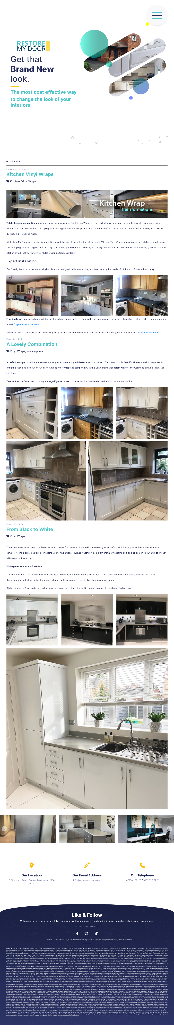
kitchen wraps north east (19, 989)
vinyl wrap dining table (161, 953)
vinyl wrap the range (55, 960)
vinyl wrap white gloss (18, 962)
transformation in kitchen (69, 968)
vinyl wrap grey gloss (81, 955)
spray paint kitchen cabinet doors (43, 997)
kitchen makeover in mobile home (84, 983)
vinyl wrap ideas (111, 955)
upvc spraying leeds (132, 1004)
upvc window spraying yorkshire (48, 1015)
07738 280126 (133, 880)
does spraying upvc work (37, 1006)
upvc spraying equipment (157, 1002)
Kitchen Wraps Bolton (93, 950)
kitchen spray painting (149, 994)
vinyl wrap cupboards (78, 953)
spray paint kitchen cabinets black (24, 997)
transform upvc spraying (63, 1014)
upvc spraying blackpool (103, 1007)
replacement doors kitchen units (159, 971)
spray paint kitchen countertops (82, 996)
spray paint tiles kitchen (91, 1001)
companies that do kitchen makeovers (130, 986)
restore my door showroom (114, 948)
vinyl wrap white (146, 960)
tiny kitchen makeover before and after (32, 984)
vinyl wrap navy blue (76, 958)
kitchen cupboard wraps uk (17, 994)
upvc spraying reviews (131, 1002)
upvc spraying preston (61, 1012)
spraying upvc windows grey (118, 1004)
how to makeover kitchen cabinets (42, 988)
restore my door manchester (86, 948)
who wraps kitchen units (102, 992)
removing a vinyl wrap (18, 953)
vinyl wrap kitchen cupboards (14, 957)
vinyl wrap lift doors (112, 957)
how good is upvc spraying (140, 1006)
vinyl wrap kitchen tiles (38, 957)
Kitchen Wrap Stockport (64, 950)
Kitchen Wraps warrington (32, 962)
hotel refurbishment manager (156, 966)
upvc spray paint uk (99, 1014)
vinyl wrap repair (151, 958)
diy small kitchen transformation (28, 965)
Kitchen (15, 181)
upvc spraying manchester (24, 1004)
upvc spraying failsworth (70, 1009)
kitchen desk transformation (140, 963)
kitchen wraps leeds (87, 980)
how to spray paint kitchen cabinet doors (27, 999)
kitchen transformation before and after (51, 963)
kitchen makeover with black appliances (136, 984)
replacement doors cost (137, 970)
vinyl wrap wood (156, 960)
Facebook (143, 332)
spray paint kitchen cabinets (116, 996)
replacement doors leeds (89, 973)
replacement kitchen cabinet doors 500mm (155, 976)
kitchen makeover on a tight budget (39, 981)
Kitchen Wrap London (70, 952)
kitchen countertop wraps (52, 991)
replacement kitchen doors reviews (141, 973)
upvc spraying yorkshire (32, 1015)
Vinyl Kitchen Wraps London (56, 952)
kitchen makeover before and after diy (142, 981)
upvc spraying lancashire (97, 1010)
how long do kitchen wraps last (24, 992)
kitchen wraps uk (126, 965)
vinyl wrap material (142, 957)
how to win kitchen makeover (154, 988)
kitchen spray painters (12, 996)
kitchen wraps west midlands (121, 989)
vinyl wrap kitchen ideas (52, 957)
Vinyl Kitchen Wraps (154, 948)
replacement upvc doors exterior (43, 975)
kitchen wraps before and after (140, 965)
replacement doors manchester (122, 973)
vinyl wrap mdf (122, 957)
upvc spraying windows (117, 1002)
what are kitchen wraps (72, 994)
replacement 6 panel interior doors (36, 978)
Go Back (15, 162)
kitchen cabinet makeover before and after (125, 983)
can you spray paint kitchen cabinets (100, 1002)
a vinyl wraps (143, 952)
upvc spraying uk (75, 1014)
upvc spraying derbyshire (29, 1009)
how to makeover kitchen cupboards (136, 988)
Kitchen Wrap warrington (46, 962)
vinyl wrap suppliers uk (23, 960)
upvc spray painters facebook (112, 1009)
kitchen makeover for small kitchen (158, 984)
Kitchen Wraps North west (150, 950)
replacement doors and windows (86, 968)
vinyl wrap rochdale (162, 958)
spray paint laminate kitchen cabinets (113, 999)
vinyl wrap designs (131, 953)
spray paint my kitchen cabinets (133, 999)
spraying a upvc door (77, 1007)
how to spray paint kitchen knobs (70, 999)
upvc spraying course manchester (41, 1004)
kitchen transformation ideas (140, 962)
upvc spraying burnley (116, 1007)
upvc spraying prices (73, 1012)
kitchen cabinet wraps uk (67, 991)
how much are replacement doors (55, 978)
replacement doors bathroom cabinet (83, 970)
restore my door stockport (13, 948)
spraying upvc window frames (101, 1004)
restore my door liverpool (71, 948)
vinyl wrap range (11, 960)
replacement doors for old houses (89, 976)
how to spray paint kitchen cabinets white (136, 996)
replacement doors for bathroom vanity (111, 976)
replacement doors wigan (125, 975)
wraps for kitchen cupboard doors (49, 989)
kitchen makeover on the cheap (59, 981)
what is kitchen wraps (75, 992)
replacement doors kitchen (121, 971)
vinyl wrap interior (102, 955)
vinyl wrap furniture (110, 952)
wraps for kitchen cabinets (80, 989)
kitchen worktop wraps (39, 991)
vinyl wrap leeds (88, 957)
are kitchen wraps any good (79, 962)
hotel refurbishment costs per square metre (22, 966)
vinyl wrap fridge (37, 955)
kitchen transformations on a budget (111, 965)
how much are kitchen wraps (60, 992)
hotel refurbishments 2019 (41, 966)
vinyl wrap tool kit (67, 960)
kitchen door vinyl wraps (124, 991)
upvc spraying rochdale (125, 1012)
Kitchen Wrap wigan (42, 952)
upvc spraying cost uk (158, 1004)
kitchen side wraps (155, 992)
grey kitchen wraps (93, 989)
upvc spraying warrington (152, 1014)
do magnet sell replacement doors (145, 978)
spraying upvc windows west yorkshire (68, 1015)
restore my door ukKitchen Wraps (132, 948)
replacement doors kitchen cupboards (17, 973)
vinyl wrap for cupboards (13, 955)
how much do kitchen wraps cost (42, 992)
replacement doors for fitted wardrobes (68, 976)
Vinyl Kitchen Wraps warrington (84, 952)
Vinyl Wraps (28, 181)
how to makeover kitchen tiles (116, 988)
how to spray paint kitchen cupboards (50, 999)
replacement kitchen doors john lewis (102, 971)
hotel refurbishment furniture (140, 966)
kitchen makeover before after (99, 981)
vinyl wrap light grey (99, 957)
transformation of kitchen (78, 965)
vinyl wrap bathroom (56, 953)
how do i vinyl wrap (132, 955)
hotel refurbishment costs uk (109, 966)
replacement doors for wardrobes (147, 968)
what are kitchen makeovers (125, 980)
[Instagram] (86, 932)
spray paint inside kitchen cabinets (62, 1002)
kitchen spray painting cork (26, 996)
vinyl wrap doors (109, 953)
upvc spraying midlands (127, 1010)
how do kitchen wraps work (139, 991)
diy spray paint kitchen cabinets (80, 997)
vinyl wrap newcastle (64, 958)
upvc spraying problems (145, 1004)
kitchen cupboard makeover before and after (55, 984)
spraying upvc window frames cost (148, 1009)
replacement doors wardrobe (92, 975)
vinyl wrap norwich (26, 958)
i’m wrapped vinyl (121, 955)
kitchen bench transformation (87, 963)
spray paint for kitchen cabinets (112, 997)
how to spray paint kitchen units (129, 1001)
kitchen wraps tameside (25, 991)
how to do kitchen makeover (149, 986)
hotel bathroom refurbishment (73, 966)
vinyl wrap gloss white (68, 955)
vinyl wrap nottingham (38, 958)
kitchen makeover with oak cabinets (115, 984)
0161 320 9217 (151, 880)
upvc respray (150, 1012)
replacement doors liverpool (105, 973)
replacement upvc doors (60, 975)
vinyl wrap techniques (79, 960)
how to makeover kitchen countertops (77, 988)
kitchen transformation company (105, 963)
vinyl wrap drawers (120, 953)
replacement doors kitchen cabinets (139, 971)
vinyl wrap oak (122, 958)
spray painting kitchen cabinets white (63, 996)
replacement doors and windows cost (61, 970)
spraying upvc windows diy (70, 1004)
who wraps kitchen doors (88, 992)
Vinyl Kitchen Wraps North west (134, 950)
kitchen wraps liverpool (154, 965)
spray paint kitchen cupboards (61, 997)
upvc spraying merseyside (141, 1010)
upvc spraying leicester (65, 1010)
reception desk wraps (56, 968)
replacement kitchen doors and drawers (39, 973)
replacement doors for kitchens (23, 971)
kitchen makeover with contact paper (78, 984)
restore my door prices (100, 948)
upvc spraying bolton (89, 1007)
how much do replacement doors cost (125, 978)
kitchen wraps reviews (12, 991)
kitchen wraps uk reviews (143, 992)
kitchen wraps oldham (116, 992)
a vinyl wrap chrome (153, 952)
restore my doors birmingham (43, 948)
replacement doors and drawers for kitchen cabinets (36, 970)
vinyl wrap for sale (47, 955)
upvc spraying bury (128, 1007)
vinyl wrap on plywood (99, 958)
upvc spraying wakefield (138, 1014)
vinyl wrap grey (57, 955)
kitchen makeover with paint (97, 984)
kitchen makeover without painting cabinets (52, 986)
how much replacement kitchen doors (47, 980)
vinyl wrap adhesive (121, 952)
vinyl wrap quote (131, 958)
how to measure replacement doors (27, 980)
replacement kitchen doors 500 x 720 (27, 976)
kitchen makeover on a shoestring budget (79, 981)
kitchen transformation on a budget (30, 963)
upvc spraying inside (39, 1010)
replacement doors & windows (109, 975)
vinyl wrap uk (89, 960)
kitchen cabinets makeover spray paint (153, 999)
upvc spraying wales (20, 1015)
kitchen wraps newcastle (136, 989)
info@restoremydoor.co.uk (26, 324)
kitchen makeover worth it (94, 986)
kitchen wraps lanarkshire (106, 989)
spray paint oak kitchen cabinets (30, 1001)
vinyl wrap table (44, 960)
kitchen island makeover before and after (148, 983)
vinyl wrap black (66, 953)
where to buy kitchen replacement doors (70, 980)
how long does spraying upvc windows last (89, 1006)
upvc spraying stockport (49, 1014)
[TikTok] (96, 932)
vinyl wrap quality (141, 958)
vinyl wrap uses (110, 960)
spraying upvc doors (57, 1004)
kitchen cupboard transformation (123, 963)
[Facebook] (77, 932)
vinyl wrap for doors (26, 955)
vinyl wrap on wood (111, 958)
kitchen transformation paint (93, 965)
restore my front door (57, 948)
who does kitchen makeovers (25, 988)
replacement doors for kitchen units (128, 968)
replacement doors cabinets (152, 970)
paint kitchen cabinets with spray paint (74, 1001)
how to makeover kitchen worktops (98, 988)
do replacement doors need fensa (103, 978)
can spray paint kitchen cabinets (43, 996)
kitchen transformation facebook (47, 965)
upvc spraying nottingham (157, 1010)
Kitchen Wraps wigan (30, 952)
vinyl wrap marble (132, 957)
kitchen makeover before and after (103, 983)
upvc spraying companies (157, 1007)
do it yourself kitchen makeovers (110, 986)
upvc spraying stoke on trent (24, 1012)
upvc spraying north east (44, 1009)
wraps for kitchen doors (65, 989)
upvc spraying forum (57, 1009)
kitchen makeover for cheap (14, 986)
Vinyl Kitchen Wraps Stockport (79, 950)
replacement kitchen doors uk (75, 975)
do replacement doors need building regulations (79, 978)
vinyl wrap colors (89, 953)
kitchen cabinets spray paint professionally (51, 1001)
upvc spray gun (163, 1009)
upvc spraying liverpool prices (81, 1010)
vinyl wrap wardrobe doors (134, 960)
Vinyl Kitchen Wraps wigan (17, 952)
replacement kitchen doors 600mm (16, 978)
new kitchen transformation (63, 965)
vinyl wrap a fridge (133, 952)
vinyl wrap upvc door (100, 960)
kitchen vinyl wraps (79, 991)
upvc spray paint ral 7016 (35, 1014)
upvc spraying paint (99, 1012)
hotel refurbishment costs (124, 966)
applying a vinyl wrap (44, 953)
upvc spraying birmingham (141, 1007)
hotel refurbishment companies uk (91, 966)
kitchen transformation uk (156, 962)
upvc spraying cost (154, 1006)
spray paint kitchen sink (154, 996)
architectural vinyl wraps (43, 968)
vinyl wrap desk (141, 953)
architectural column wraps (28, 968)
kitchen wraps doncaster (111, 980)
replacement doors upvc (13, 975)
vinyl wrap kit (27, 957)
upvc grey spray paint (12, 1010)
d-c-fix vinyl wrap (99, 953)
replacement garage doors (39, 971)
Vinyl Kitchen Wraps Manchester (36, 950)
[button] (11, 295)
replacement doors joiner (69, 971)
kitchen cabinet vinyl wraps (92, 991)
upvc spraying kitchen (52, 1010)
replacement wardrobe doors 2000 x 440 (144, 975)
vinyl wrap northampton (51, 958)
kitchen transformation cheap (108, 962)
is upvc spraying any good (22, 1006)
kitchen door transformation (156, 963)
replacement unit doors (27, 975)
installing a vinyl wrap (31, 953)
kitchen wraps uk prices (161, 989)
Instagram (154, 332)
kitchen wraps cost (98, 980)
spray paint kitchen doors (96, 997)
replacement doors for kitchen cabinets (106, 968)
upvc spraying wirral (111, 1014)
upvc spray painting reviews (19, 1014)
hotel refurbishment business (57, 966)
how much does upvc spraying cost (67, 1006)
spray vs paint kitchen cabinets (147, 1001)
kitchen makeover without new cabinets (75, 986)
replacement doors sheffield (160, 973)
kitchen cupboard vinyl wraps (109, 991)
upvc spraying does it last (109, 1006)
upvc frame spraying (83, 1009)
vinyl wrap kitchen (99, 952)
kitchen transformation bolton (70, 963)
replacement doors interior (54, 971)
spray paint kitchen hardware (100, 996)
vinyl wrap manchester (155, 957)
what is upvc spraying (50, 1006)
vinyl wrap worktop (121, 960)
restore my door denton (27, 948)
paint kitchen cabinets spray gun (131, 997)
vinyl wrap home (92, 955)
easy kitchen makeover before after (45, 983)
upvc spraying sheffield (18, 1007)
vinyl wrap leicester (77, 957)
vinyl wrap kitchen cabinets (160, 955)
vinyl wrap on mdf (88, 958)
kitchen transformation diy (124, 962)
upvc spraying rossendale (139, 1012)
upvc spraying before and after (62, 1007)
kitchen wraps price (148, 989)
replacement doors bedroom (122, 970)
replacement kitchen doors (84, 971)
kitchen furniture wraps (33, 989)
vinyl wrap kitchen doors (145, 955)
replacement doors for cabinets (47, 976)
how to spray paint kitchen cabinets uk (109, 1001)
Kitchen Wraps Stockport (51, 950)
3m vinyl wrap (17, 958)
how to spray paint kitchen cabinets (151, 997)
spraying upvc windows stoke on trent (43, 1012)
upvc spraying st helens (26, 1010)
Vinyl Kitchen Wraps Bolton (118, 950)
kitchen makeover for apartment (31, 986)
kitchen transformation (93, 962)
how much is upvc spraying (125, 1006)
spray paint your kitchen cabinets (25, 1002)
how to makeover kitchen (60, 988)
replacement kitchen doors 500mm (133, 976)
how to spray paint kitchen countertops (91, 999)
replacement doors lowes (74, 973)
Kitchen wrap (144, 948)
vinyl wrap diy (150, 953)
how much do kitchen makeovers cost (144, 980)
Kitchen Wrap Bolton (104, 950)
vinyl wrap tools (34, 960)
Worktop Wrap (36, 351)
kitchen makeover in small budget (64, 983)
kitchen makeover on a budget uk (20, 981)
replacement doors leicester (59, 973)
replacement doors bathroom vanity (104, 970)
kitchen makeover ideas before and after (24, 983)
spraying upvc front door (86, 1004)
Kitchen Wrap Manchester (20, 950)
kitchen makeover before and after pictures (119, 981)
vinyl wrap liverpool (65, 957)
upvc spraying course (144, 1002)
